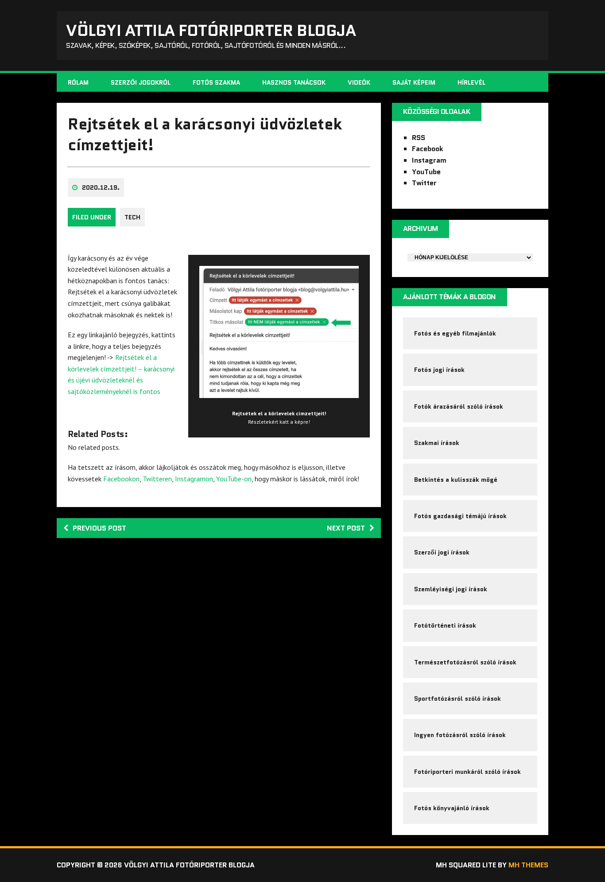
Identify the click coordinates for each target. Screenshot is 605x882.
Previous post (99, 528)
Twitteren (157, 478)
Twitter (424, 183)
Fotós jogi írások (439, 369)
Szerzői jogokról (141, 82)
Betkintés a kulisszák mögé (455, 479)
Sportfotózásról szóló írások (457, 698)
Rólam (78, 82)
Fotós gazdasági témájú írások (460, 515)
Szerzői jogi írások (441, 552)
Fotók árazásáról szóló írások (458, 406)
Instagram (429, 160)
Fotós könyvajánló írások (451, 808)
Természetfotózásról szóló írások (465, 662)
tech (132, 217)
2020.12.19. (101, 187)
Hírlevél (471, 82)
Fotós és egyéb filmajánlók (455, 333)
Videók (359, 82)
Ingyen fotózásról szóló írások (460, 734)
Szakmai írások (436, 442)
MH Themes (528, 865)
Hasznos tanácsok (294, 82)
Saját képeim (413, 82)
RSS (418, 138)
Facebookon (121, 478)
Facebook (427, 149)
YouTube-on (234, 478)
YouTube (426, 172)
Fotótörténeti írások (445, 625)
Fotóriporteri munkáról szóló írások (467, 771)
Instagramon (194, 478)
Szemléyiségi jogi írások (450, 589)
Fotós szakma (216, 82)
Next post (346, 528)
